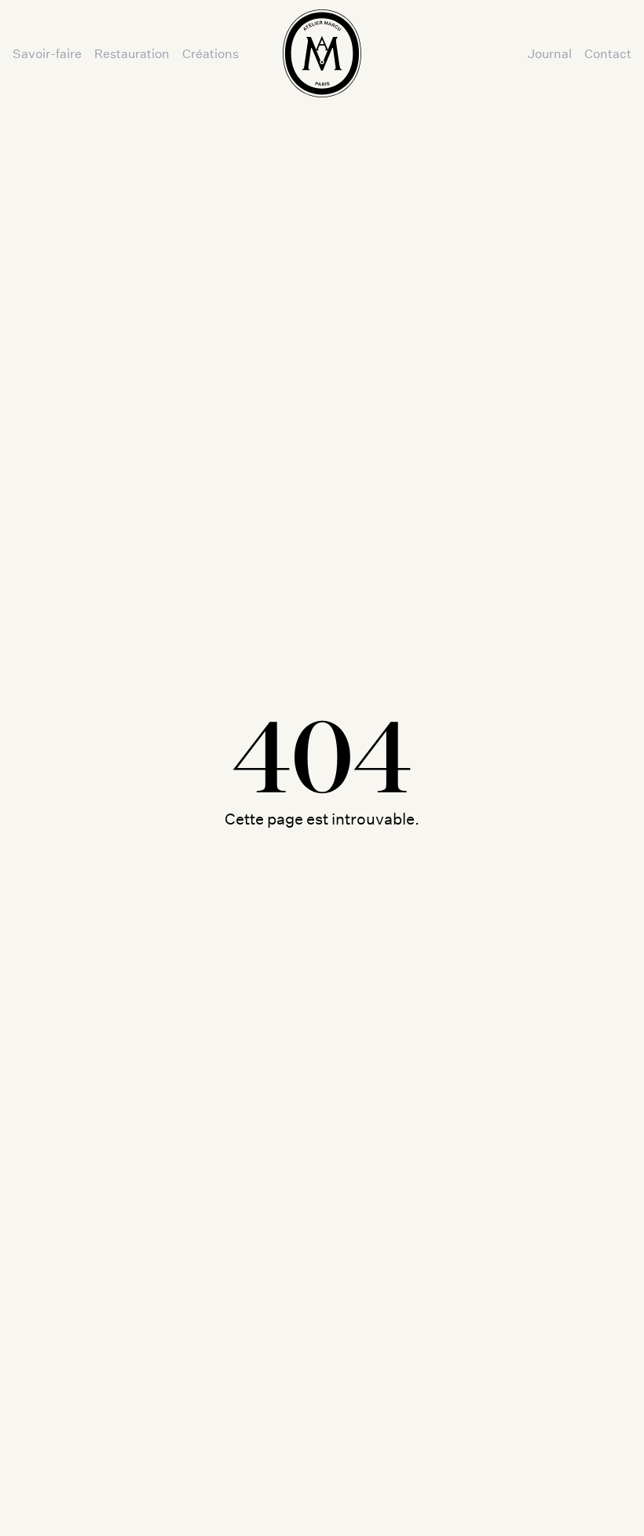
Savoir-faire (47, 53)
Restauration (132, 53)
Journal (550, 53)
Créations (210, 53)
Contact (607, 53)
